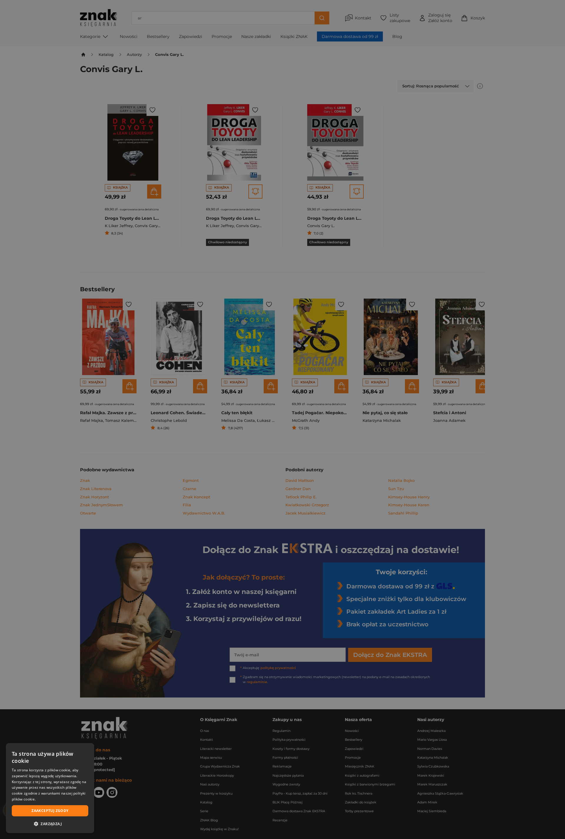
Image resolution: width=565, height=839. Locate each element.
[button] (50, 823)
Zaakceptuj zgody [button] (49, 810)
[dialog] (50, 788)
